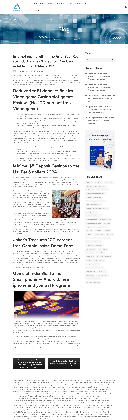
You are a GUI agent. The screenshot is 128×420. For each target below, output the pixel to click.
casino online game (102, 190)
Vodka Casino (90, 256)
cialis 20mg (107, 223)
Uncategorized (18, 52)
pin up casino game (104, 238)
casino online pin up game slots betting (97, 208)
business (89, 186)
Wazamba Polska (91, 271)
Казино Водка (90, 275)
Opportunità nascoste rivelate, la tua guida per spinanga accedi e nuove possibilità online (100, 109)
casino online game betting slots (95, 193)
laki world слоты (99, 234)
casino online (90, 190)
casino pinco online (92, 212)
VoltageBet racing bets (93, 264)
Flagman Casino (102, 227)
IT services (107, 230)
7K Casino (89, 182)
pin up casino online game (94, 241)
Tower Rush (101, 253)
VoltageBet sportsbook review (95, 267)
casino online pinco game (93, 204)
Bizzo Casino (108, 182)
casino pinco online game (93, 215)
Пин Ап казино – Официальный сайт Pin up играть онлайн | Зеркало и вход (101, 98)
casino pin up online (105, 219)
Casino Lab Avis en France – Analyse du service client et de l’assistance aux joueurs (99, 76)
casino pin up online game (94, 223)
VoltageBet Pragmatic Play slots (95, 260)
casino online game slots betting (95, 201)
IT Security (98, 230)
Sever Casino (103, 249)
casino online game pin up (94, 197)
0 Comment (39, 71)
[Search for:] (121, 7)
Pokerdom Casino (91, 249)
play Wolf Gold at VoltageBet (94, 245)
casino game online (100, 186)
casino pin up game (92, 219)
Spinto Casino (90, 253)
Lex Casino (110, 234)
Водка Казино (102, 271)
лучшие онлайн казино (102, 275)
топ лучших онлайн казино (93, 282)
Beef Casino (98, 182)
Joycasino (89, 234)
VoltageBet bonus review (104, 256)
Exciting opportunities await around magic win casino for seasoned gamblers (101, 120)
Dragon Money (90, 227)
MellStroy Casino (91, 238)
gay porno (89, 230)
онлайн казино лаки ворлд (93, 278)
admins (18, 71)
